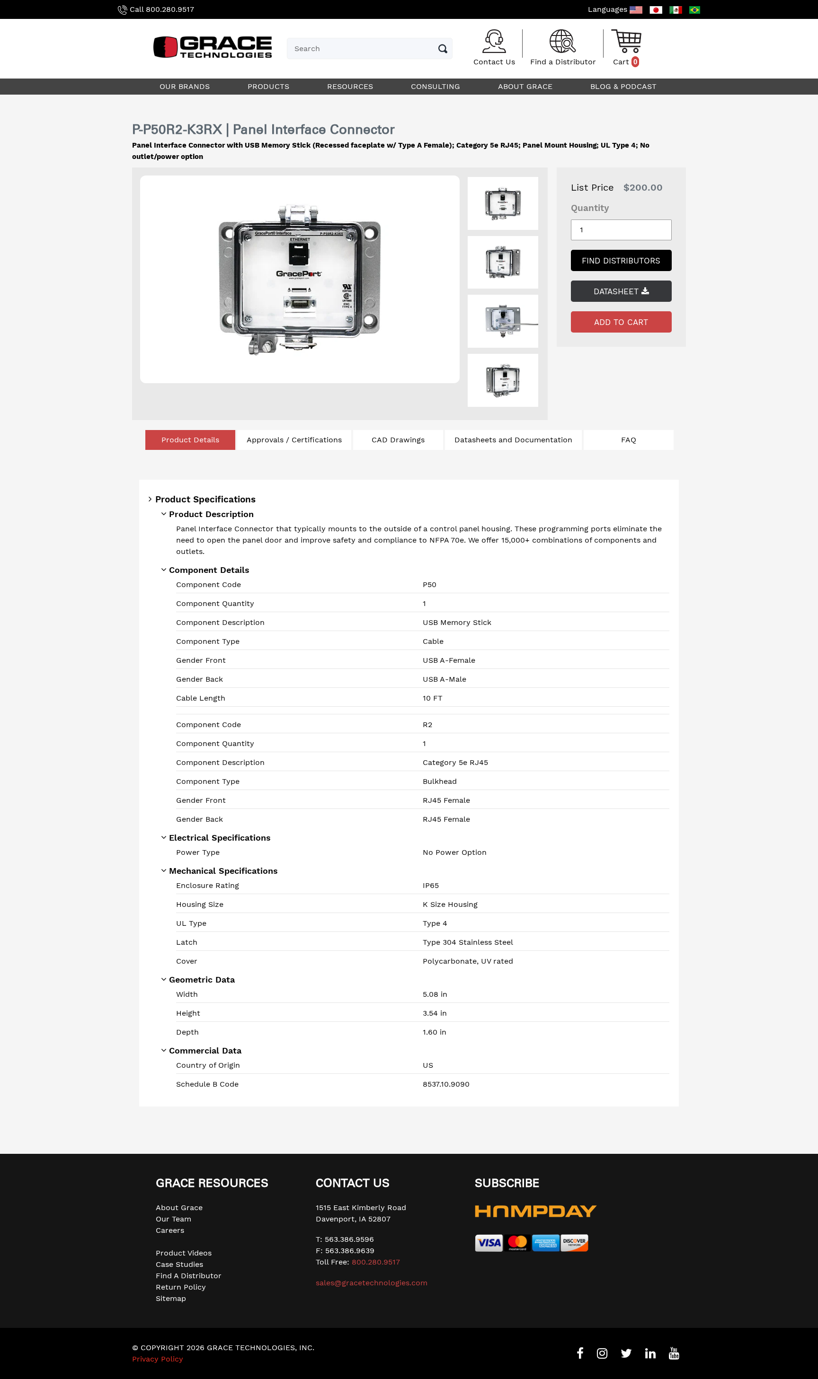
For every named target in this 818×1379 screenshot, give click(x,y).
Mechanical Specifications (223, 871)
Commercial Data (205, 1050)
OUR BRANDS (186, 86)
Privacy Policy (157, 1358)
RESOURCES (351, 86)
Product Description (211, 514)
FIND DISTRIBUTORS (621, 260)
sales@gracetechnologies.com (371, 1282)
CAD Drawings (398, 439)
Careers (170, 1230)
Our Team (173, 1218)
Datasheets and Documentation (513, 439)
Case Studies (179, 1264)
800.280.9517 (170, 9)
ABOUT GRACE (526, 86)
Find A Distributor (189, 1275)
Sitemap (171, 1298)
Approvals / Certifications (294, 439)
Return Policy (181, 1286)
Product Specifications (205, 499)
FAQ (628, 439)
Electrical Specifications (220, 838)
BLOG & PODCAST (624, 86)
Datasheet (617, 291)
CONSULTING (436, 86)
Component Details (209, 570)
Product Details (190, 439)
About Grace (179, 1207)
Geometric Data (202, 979)
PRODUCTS (270, 86)
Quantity (590, 207)
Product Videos (184, 1252)
